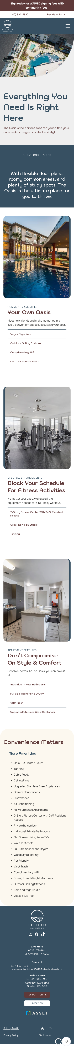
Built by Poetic (11, 1028)
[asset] (37, 1013)
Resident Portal (37, 995)
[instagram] (30, 934)
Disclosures (45, 1035)
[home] (7, 25)
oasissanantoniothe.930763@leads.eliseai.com (37, 969)
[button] (68, 26)
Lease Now (37, 1003)
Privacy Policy (10, 1035)
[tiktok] (43, 934)
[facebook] (37, 934)
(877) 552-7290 (19, 965)
